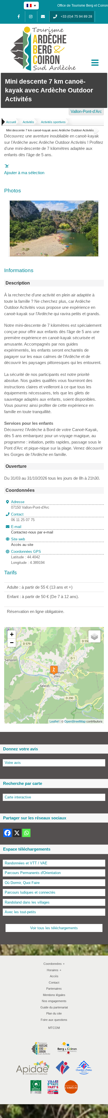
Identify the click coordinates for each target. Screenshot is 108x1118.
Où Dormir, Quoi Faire (22, 883)
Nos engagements (54, 1001)
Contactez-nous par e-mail (32, 530)
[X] (17, 833)
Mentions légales (54, 995)
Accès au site (22, 545)
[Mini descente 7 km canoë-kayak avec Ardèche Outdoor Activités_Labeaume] (54, 203)
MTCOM (54, 1027)
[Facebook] (18, 16)
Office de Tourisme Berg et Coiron (82, 5)
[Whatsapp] (26, 833)
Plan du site (54, 1013)
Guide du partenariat (54, 1007)
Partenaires (54, 988)
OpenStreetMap (75, 721)
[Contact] (42, 16)
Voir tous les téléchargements (54, 928)
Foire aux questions (54, 1019)
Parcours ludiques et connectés (30, 892)
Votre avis (13, 763)
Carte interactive (18, 797)
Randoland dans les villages (27, 902)
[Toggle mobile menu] (95, 63)
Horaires (54, 970)
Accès (54, 976)
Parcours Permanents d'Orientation (33, 873)
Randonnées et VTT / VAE (26, 863)
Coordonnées (54, 963)
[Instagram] (30, 16)
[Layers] (94, 636)
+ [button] (12, 634)
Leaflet (54, 721)
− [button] (12, 642)
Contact (54, 982)
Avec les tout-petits (20, 912)
